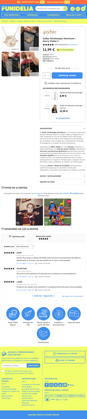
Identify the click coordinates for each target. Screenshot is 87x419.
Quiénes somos (28, 405)
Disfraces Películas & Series (26, 21)
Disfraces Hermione (60, 21)
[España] (47, 385)
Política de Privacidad (31, 391)
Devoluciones (7, 396)
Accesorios (53, 15)
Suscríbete (33, 365)
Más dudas (6, 398)
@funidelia (63, 193)
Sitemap (25, 403)
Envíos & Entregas (9, 389)
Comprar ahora (67, 75)
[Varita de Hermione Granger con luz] (55, 108)
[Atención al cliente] (78, 9)
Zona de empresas (29, 400)
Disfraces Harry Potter (44, 21)
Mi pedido (6, 387)
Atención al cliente (66, 353)
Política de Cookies (29, 393)
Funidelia (5, 21)
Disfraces (32, 15)
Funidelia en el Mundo (31, 384)
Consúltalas (72, 45)
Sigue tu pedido (66, 360)
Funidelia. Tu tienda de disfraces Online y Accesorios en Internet (17, 8)
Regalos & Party (74, 15)
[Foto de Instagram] (29, 212)
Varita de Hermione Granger (71, 93)
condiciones (9, 373)
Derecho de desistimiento (27, 397)
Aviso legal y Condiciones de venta (31, 388)
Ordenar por (9, 246)
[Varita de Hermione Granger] (55, 96)
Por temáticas (11, 15)
